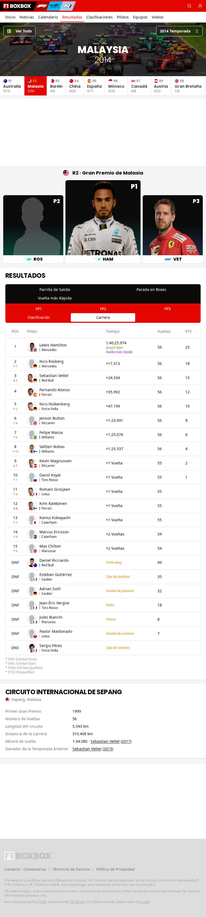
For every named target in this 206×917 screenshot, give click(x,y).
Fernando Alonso (54, 389)
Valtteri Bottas (52, 446)
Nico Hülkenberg (54, 403)
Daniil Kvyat (50, 475)
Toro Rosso (50, 480)
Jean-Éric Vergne (54, 602)
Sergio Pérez (50, 645)
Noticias (27, 17)
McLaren (48, 423)
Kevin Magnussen (55, 460)
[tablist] (103, 294)
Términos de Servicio (71, 869)
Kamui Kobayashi (55, 517)
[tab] (54, 289)
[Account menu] (200, 6)
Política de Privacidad (115, 869)
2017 (126, 741)
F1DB (42, 902)
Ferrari (47, 394)
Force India (50, 408)
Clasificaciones (99, 17)
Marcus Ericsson (54, 531)
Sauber (47, 579)
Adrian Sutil (50, 588)
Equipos (140, 17)
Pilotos (123, 17)
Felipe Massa (51, 432)
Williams (48, 437)
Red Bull (48, 380)
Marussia (49, 551)
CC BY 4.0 (78, 902)
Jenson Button (52, 418)
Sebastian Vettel (53, 375)
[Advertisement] (103, 132)
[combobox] (179, 31)
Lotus (46, 494)
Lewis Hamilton (53, 344)
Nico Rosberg (51, 361)
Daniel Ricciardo (54, 560)
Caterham (49, 522)
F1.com (144, 902)
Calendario (48, 17)
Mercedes (49, 349)
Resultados (72, 17)
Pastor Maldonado (55, 631)
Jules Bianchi (50, 617)
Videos (158, 17)
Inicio (10, 17)
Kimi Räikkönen (53, 503)
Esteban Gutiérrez (55, 574)
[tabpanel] (103, 500)
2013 (108, 748)
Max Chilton (50, 546)
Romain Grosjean (54, 489)
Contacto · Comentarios (25, 869)
